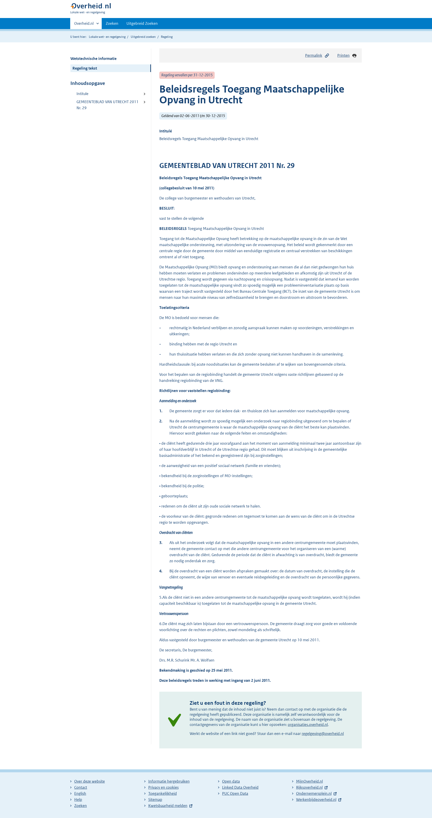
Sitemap (155, 799)
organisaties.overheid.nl (308, 724)
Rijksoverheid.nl (309, 787)
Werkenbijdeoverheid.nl (316, 799)
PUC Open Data (235, 793)
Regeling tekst (84, 68)
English (80, 793)
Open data (231, 781)
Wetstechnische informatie (93, 58)
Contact (80, 787)
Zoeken (112, 23)
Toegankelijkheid (162, 793)
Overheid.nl (84, 25)
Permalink (313, 55)
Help (78, 799)
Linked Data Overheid (240, 787)
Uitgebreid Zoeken (142, 23)
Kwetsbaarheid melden (167, 805)
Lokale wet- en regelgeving (107, 37)
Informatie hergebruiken (169, 781)
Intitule (82, 93)
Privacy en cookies (163, 787)
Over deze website (89, 781)
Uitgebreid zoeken (143, 37)
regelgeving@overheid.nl (323, 733)
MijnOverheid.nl (309, 781)
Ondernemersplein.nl (314, 793)
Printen (343, 55)
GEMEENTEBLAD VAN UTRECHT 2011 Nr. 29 (107, 104)
